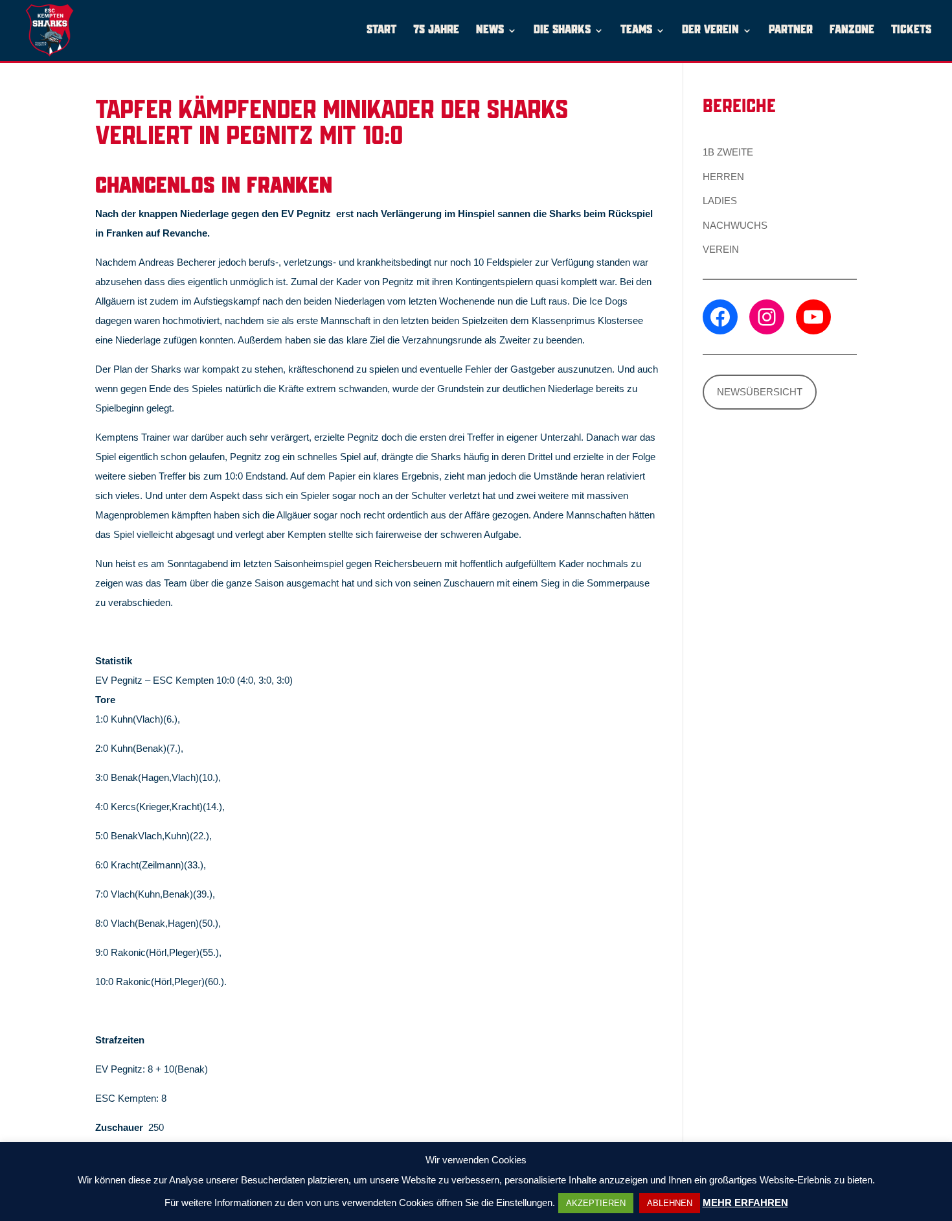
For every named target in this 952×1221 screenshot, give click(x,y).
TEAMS (636, 31)
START (381, 31)
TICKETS (911, 31)
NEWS (490, 31)
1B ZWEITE (728, 151)
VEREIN (721, 249)
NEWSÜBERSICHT (759, 391)
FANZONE (852, 31)
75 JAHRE (436, 31)
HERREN (723, 176)
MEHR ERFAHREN (745, 1202)
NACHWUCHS (735, 225)
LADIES (720, 200)
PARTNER (791, 31)
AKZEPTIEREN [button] (596, 1203)
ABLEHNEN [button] (669, 1203)
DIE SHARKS (562, 31)
